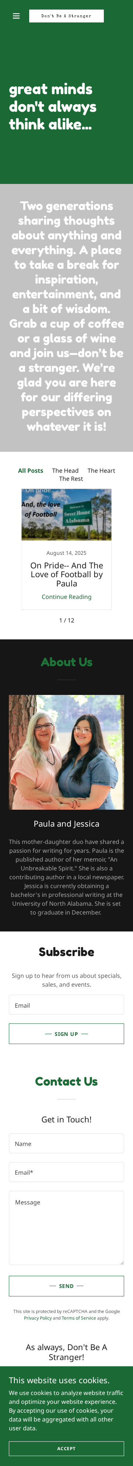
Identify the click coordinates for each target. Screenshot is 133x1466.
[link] (66, 16)
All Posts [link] (30, 470)
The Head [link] (65, 470)
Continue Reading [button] (67, 597)
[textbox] (66, 1005)
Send (66, 1285)
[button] (17, 15)
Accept (66, 1448)
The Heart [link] (101, 470)
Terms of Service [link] (79, 1318)
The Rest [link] (71, 479)
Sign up (67, 1033)
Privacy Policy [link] (38, 1318)
